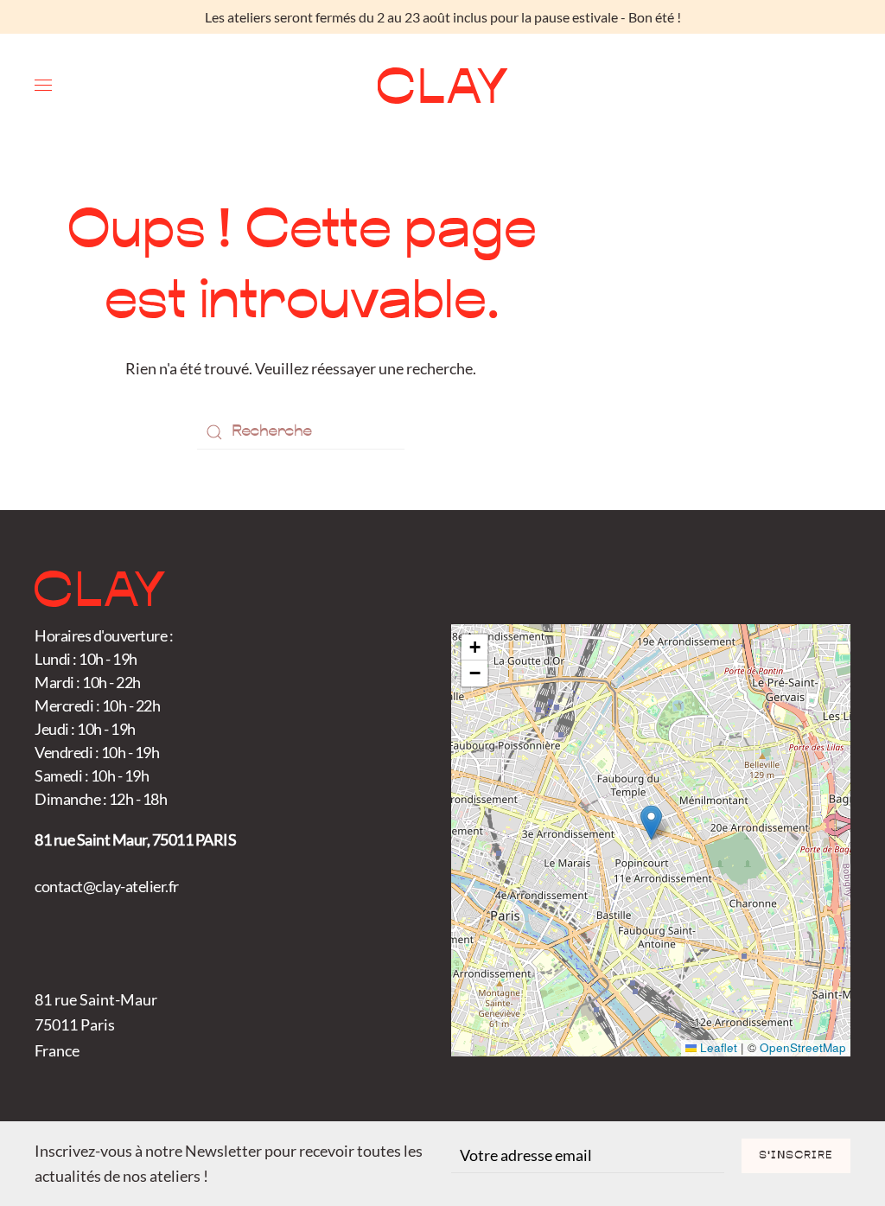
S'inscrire (796, 1156)
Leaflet (717, 1047)
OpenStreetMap (803, 1047)
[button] (43, 85)
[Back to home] (443, 85)
